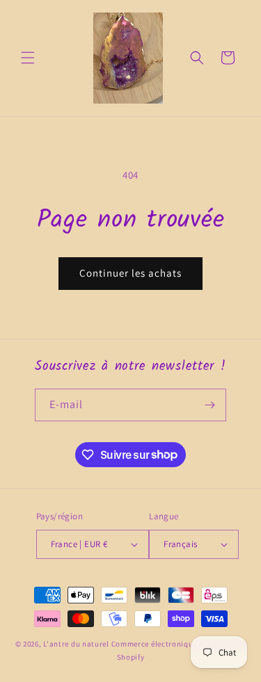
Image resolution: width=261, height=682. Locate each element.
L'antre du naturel (77, 644)
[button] (28, 57)
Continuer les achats (130, 272)
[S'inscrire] (210, 405)
